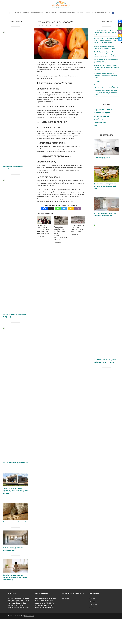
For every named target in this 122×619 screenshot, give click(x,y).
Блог (91, 608)
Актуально (93, 605)
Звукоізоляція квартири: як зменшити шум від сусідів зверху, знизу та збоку (15, 577)
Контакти (92, 601)
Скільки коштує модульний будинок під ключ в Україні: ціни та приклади (15, 491)
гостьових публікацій (21, 607)
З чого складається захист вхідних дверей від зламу (106, 61)
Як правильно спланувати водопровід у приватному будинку (106, 86)
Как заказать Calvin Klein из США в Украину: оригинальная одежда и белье (43, 229)
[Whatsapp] (58, 208)
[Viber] (77, 208)
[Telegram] (64, 208)
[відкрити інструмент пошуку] (9, 12)
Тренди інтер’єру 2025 (102, 158)
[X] (51, 208)
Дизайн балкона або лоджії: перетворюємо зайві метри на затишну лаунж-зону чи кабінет (105, 54)
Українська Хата (29, 616)
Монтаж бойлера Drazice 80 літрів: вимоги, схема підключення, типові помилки (106, 67)
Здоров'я (57, 25)
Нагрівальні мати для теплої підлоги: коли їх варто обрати (77, 228)
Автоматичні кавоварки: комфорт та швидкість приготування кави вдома (106, 93)
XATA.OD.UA (49, 603)
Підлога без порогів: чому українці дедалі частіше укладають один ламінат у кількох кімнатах (106, 40)
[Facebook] (113, 13)
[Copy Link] (71, 208)
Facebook (65, 598)
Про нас (92, 598)
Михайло (41, 25)
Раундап (96, 81)
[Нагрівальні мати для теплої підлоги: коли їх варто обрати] (78, 220)
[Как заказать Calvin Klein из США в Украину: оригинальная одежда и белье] (44, 220)
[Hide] (121, 42)
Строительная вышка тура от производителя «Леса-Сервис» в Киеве (105, 75)
